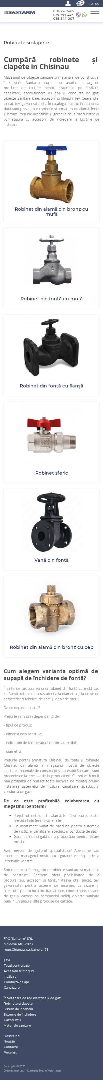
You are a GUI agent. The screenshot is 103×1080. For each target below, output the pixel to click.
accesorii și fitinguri (56, 98)
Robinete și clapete (18, 1003)
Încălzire (10, 976)
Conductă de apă (17, 982)
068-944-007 (63, 18)
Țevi (7, 960)
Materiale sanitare (17, 1025)
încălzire (92, 87)
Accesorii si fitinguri (19, 971)
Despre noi (12, 1036)
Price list (10, 1052)
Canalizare (12, 987)
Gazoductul (13, 1020)
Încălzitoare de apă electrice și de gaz (32, 998)
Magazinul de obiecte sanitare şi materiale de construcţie (51, 77)
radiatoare (55, 890)
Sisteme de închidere (20, 1014)
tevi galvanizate (27, 103)
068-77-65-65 (63, 11)
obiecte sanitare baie (21, 98)
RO (90, 3)
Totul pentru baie (17, 965)
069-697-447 (63, 15)
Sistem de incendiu (18, 1009)
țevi (21, 880)
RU (97, 3)
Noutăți (9, 1041)
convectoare (76, 890)
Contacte (11, 1047)
